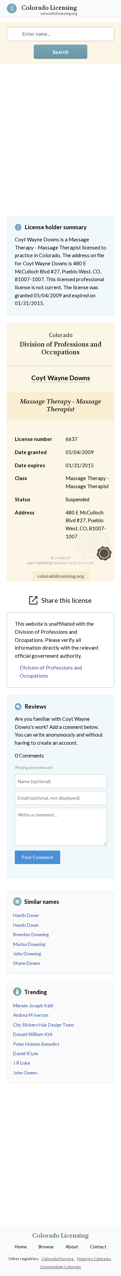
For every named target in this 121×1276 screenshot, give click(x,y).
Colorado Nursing (57, 1258)
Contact (98, 1246)
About (72, 1246)
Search (60, 52)
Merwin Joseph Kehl (33, 1005)
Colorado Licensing (49, 8)
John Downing (27, 953)
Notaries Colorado (94, 1258)
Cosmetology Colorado (60, 1266)
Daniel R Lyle (25, 1053)
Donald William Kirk (33, 1034)
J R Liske (21, 1063)
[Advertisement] (60, 145)
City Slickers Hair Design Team (43, 1025)
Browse (46, 1246)
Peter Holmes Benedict (36, 1044)
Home (21, 1246)
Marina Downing (29, 944)
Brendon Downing (31, 934)
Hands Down (26, 915)
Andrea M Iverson (30, 1015)
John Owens (25, 1072)
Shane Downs (26, 963)
